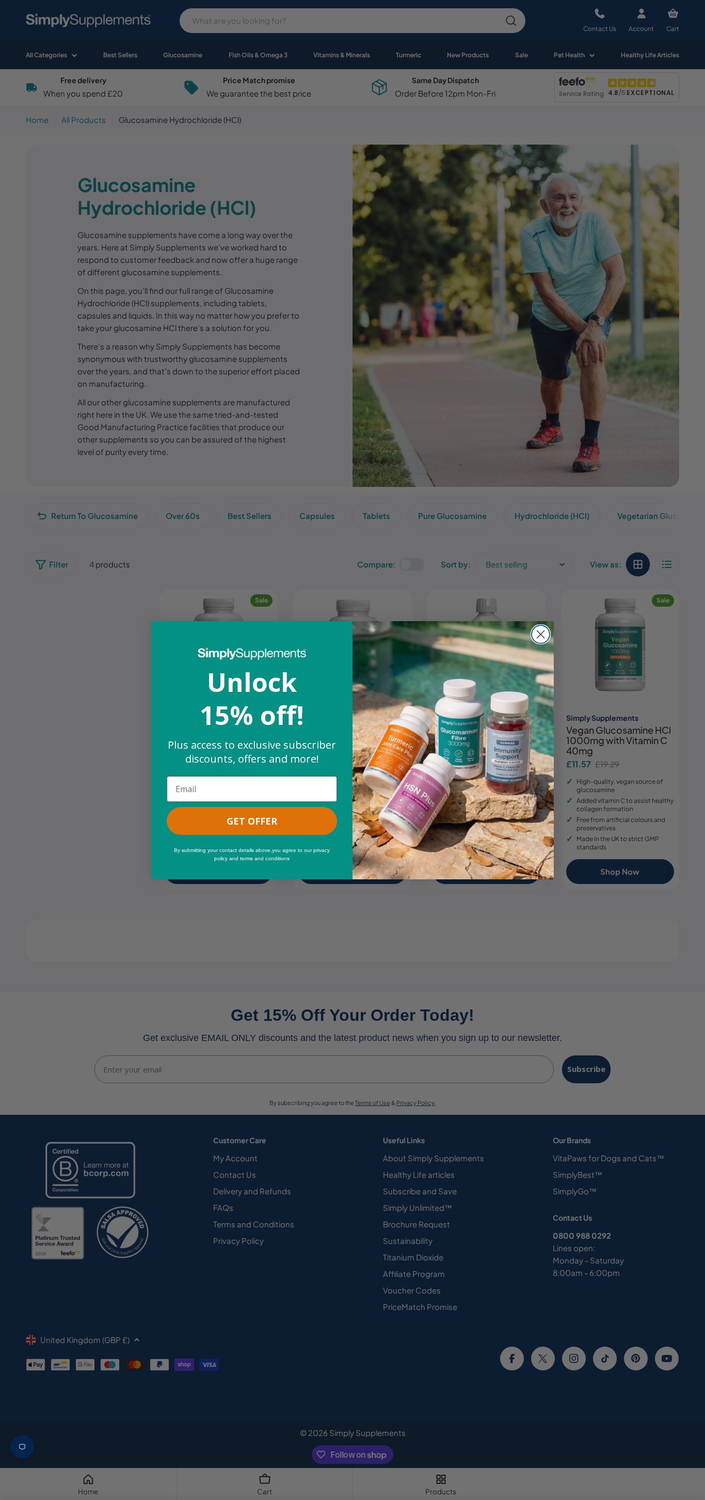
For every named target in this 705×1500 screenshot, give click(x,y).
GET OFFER (252, 821)
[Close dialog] (541, 634)
